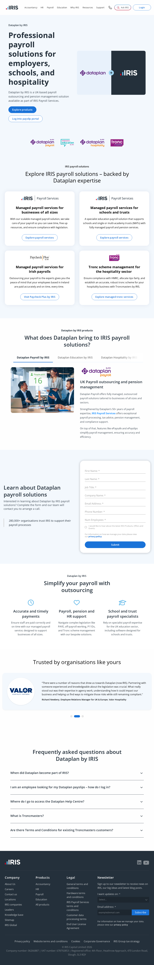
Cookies (75, 941)
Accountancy (43, 884)
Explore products (22, 109)
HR (37, 889)
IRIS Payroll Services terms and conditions (78, 906)
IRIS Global (11, 925)
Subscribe (140, 912)
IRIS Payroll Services (104, 413)
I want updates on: (108, 894)
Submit (115, 544)
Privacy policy (22, 941)
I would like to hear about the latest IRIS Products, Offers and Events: (116, 527)
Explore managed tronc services (114, 297)
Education (41, 899)
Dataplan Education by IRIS (75, 357)
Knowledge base (14, 914)
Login (142, 7)
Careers (9, 889)
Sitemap (9, 920)
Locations (10, 899)
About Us (10, 884)
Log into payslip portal (25, 118)
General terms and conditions (77, 886)
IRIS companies (13, 904)
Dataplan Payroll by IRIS (33, 357)
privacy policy (95, 536)
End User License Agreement (76, 926)
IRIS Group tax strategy (127, 941)
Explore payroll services (40, 237)
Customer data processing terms (76, 917)
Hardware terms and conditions (76, 895)
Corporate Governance (97, 941)
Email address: (106, 906)
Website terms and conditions (51, 941)
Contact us (11, 894)
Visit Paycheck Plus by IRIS (39, 297)
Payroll (39, 894)
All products (42, 904)
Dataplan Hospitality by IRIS (119, 357)
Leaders (9, 909)
